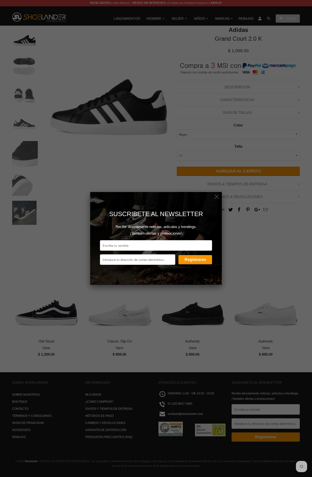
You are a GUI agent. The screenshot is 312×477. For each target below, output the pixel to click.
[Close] (217, 197)
